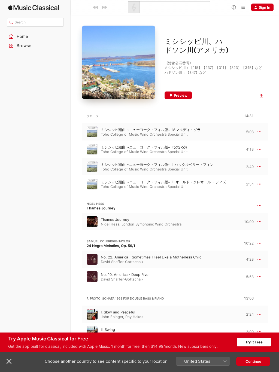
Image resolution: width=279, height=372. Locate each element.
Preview (180, 95)
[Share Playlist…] (261, 96)
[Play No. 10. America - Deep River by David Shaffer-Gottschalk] (76, 277)
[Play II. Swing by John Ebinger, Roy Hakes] (76, 332)
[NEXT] (104, 7)
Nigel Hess (95, 204)
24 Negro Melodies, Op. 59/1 (111, 245)
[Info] (233, 7)
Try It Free (254, 342)
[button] (35, 36)
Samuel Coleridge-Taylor (108, 241)
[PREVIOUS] (95, 7)
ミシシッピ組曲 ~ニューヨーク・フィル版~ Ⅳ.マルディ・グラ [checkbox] (151, 129)
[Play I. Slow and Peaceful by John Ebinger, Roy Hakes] (76, 314)
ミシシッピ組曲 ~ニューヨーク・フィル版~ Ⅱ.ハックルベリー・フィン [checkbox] (157, 164)
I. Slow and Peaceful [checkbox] (118, 312)
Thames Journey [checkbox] (115, 219)
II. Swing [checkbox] (108, 329)
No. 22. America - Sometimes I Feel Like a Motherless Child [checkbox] (151, 257)
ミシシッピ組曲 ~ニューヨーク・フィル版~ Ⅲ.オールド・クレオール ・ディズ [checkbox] (163, 182)
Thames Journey (101, 208)
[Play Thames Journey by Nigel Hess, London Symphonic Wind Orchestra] (76, 221)
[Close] (9, 361)
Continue (253, 361)
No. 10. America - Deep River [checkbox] (125, 274)
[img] (33, 7)
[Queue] (243, 7)
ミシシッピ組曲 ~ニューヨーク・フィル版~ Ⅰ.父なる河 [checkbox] (144, 147)
